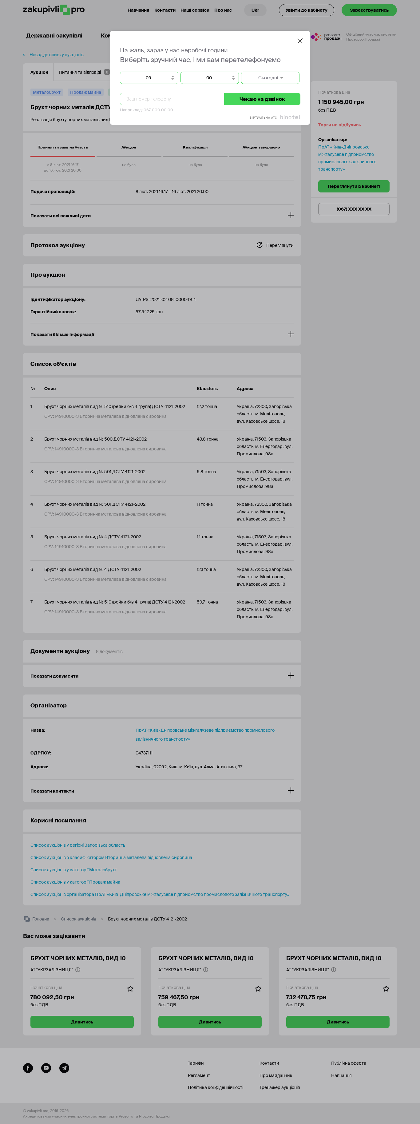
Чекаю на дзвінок (262, 99)
